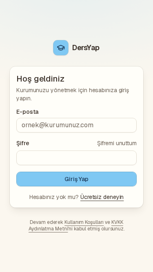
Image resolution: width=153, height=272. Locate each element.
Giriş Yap (76, 179)
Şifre (22, 143)
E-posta (27, 112)
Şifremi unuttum (117, 143)
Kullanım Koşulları (84, 222)
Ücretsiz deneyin (102, 197)
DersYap (86, 47)
